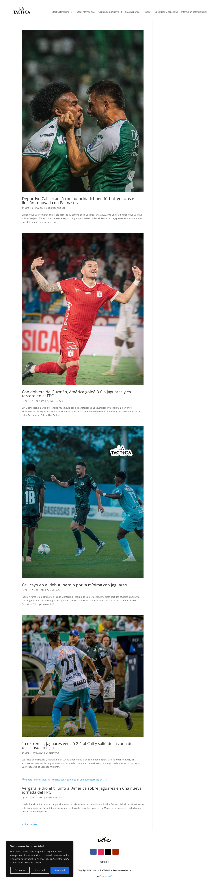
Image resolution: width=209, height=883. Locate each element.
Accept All (60, 870)
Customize (20, 870)
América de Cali (55, 401)
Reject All (40, 870)
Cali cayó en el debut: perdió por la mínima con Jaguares (74, 585)
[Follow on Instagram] (101, 852)
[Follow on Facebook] (93, 852)
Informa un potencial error (194, 12)
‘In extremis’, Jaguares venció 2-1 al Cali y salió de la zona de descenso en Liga (77, 745)
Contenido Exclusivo (108, 12)
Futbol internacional (85, 12)
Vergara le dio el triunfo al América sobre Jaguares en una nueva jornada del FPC (82, 790)
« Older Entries (29, 824)
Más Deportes (132, 12)
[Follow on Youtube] (115, 852)
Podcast (147, 12)
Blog (48, 207)
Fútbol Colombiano (60, 12)
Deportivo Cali (58, 207)
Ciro (27, 207)
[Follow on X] (108, 852)
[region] (39, 859)
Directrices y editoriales (166, 12)
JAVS (110, 876)
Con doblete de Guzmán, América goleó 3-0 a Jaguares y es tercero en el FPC (76, 394)
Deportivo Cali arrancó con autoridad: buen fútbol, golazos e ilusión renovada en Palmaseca (78, 200)
